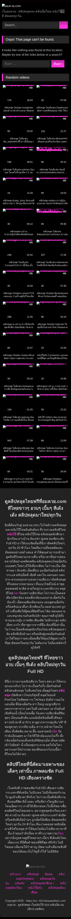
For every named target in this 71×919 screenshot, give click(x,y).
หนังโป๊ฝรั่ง (35, 887)
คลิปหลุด (33, 874)
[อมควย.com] (29, 6)
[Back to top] (59, 907)
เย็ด (55, 731)
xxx (16, 593)
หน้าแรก (15, 874)
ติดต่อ (48, 874)
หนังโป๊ (11, 534)
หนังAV (20, 883)
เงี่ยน (60, 833)
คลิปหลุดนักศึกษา (42, 883)
